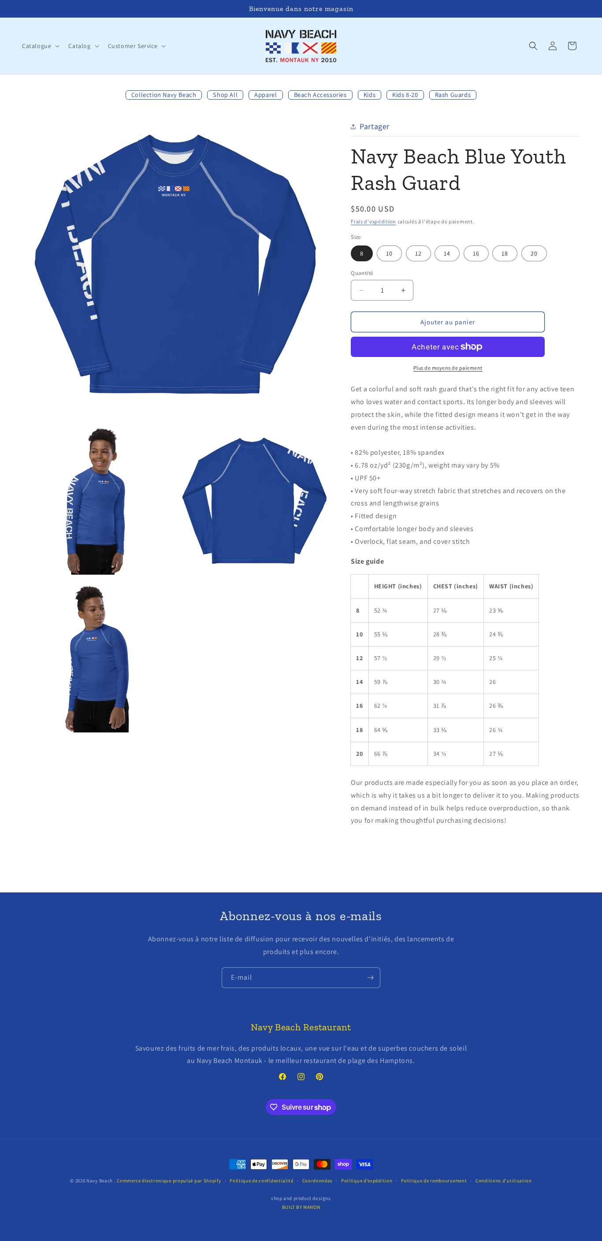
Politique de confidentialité (262, 1181)
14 (447, 253)
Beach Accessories (320, 94)
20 (534, 253)
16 (476, 253)
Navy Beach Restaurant (301, 1027)
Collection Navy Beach (164, 94)
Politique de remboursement (434, 1181)
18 (505, 253)
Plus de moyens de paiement (448, 367)
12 (418, 253)
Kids (369, 94)
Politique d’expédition (366, 1181)
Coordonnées (317, 1181)
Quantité (362, 273)
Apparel (265, 94)
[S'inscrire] (370, 977)
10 (389, 253)
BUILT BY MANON (301, 1207)
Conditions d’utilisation (504, 1181)
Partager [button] (375, 126)
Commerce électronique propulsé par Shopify (169, 1181)
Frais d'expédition (373, 221)
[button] (40, 46)
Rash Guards (453, 94)
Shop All (225, 94)
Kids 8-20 (405, 94)
